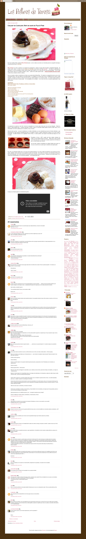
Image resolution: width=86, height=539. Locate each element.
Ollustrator (44, 530)
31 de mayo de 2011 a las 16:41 (16, 278)
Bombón (77, 245)
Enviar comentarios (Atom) (18, 523)
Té (67, 286)
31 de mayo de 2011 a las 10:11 (16, 244)
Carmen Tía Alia (14, 263)
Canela (65, 248)
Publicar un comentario (13, 518)
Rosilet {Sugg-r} (14, 475)
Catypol (12, 224)
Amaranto (76, 241)
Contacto (19, 19)
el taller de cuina (14, 323)
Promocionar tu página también (69, 73)
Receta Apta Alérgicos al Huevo (69, 280)
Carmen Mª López (14, 468)
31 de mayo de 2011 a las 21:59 (16, 338)
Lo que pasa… (13, 492)
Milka (75, 274)
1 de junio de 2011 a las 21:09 (16, 482)
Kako (12, 461)
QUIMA (12, 342)
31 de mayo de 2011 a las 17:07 (16, 293)
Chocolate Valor (67, 251)
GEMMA (12, 330)
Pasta (67, 276)
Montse (12, 247)
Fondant (74, 257)
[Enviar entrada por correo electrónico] (25, 216)
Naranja (66, 275)
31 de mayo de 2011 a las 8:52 (16, 236)
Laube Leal (13, 414)
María (12, 500)
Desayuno (66, 255)
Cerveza (70, 248)
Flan (72, 257)
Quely (74, 279)
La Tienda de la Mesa (73, 268)
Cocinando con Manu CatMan (16, 232)
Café (77, 246)
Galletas (71, 260)
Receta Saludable (74, 282)
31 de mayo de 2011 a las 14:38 (16, 271)
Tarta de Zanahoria (74, 150)
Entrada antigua (57, 521)
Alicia (12, 239)
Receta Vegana (67, 283)
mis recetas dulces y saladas (71, 316)
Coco (74, 251)
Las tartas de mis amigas (69, 269)
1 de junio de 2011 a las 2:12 (16, 425)
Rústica (67, 300)
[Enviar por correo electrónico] (27, 216)
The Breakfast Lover (15, 407)
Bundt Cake (69, 246)
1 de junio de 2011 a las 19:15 (16, 465)
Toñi (11, 305)
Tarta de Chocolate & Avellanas (74, 229)
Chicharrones (76, 248)
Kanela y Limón (68, 334)
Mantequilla (75, 271)
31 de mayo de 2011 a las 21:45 (16, 326)
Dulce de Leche (74, 255)
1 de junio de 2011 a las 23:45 (16, 488)
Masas (70, 273)
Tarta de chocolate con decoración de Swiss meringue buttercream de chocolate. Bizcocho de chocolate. (71, 347)
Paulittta (12, 449)
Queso (76, 279)
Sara (12, 399)
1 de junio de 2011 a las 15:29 (16, 457)
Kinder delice (73, 335)
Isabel (12, 428)
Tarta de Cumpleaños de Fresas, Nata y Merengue (74, 210)
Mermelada (70, 274)
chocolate (13, 218)
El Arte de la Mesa (69, 132)
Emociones (67, 257)
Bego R (12, 282)
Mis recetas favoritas (70, 326)
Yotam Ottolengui (74, 286)
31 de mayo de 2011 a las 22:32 (16, 396)
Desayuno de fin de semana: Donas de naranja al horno (74, 160)
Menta (74, 273)
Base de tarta (74, 243)
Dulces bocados (69, 360)
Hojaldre (72, 267)
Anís (68, 242)
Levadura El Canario (74, 270)
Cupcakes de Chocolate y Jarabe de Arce (74, 141)
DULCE (12, 275)
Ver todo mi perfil (73, 29)
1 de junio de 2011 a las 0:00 (16, 403)
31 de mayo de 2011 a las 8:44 (16, 228)
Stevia (77, 285)
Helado (69, 267)
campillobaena (76, 247)
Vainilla (69, 286)
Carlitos (12, 422)
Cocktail (71, 251)
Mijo (73, 274)
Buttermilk (73, 246)
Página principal (11, 19)
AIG (69, 241)
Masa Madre (66, 273)
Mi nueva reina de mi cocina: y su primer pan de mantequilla (74, 171)
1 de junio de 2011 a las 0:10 (16, 410)
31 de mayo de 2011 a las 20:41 (16, 302)
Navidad (72, 275)
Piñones (74, 276)
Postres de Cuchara (18, 218)
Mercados (76, 273)
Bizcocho (67, 245)
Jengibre (67, 268)
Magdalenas (66, 271)
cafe (75, 246)
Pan (65, 276)
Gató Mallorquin (72, 261)
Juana (12, 437)
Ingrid (12, 254)
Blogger (55, 530)
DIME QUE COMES (69, 352)
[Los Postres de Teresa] (68, 72)
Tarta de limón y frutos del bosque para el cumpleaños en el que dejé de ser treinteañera (74, 311)
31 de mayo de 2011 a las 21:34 (16, 311)
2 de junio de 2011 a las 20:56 (16, 516)
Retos (23, 218)
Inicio (35, 521)
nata (69, 275)
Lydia (12, 485)
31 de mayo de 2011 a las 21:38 (16, 319)
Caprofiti (46, 69)
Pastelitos (71, 276)
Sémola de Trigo (70, 285)
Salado (65, 285)
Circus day (68, 292)
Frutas (71, 258)
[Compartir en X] (30, 216)
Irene (12, 314)
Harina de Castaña (71, 263)
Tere (11, 350)
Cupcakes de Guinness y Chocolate (73, 181)
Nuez (77, 275)
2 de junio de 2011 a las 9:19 (16, 505)
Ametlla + (65, 242)
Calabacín (65, 247)
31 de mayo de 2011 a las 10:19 (16, 250)
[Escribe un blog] (29, 216)
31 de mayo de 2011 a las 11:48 (16, 259)
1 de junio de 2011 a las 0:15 (16, 418)
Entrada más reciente (12, 521)
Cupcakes (70, 252)
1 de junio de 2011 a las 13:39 (16, 446)
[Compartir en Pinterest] (33, 216)
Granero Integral (69, 262)
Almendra (72, 241)
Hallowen (74, 262)
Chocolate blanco (74, 250)
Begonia (12, 296)
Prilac (71, 279)
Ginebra (65, 262)
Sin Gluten (74, 285)
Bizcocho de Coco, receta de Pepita (74, 220)
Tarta (65, 286)
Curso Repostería (71, 253)
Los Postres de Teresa (68, 60)
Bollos (72, 245)
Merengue (66, 274)
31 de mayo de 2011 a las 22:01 (16, 346)
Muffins (77, 274)
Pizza (77, 276)
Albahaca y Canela (69, 308)
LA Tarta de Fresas (74, 199)
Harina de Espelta (71, 266)
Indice (25, 19)
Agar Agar (66, 241)
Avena (69, 243)
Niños (75, 275)
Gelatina (77, 261)
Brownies (65, 246)
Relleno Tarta (73, 283)
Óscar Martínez (68, 134)
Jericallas (72, 301)
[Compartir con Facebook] (31, 216)
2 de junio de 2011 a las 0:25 (16, 496)
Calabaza (70, 247)
